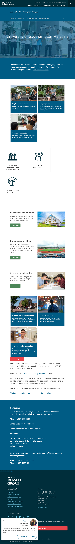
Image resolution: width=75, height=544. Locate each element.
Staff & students (13, 495)
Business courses (41, 70)
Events (59, 2)
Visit (40, 2)
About (36, 2)
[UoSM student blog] (51, 311)
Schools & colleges (14, 497)
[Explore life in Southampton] (24, 311)
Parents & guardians (14, 504)
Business (56, 5)
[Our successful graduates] (24, 342)
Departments (49, 2)
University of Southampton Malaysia (24, 12)
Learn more (15, 225)
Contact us (20, 18)
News (55, 2)
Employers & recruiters (15, 501)
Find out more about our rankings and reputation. (30, 393)
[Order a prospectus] (24, 128)
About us (13, 18)
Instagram (18, 359)
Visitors (10, 492)
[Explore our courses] (24, 99)
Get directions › (43, 507)
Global (63, 5)
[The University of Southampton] (8, 3)
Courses (29, 5)
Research (47, 5)
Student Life (38, 5)
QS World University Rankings (34, 373)
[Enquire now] (51, 99)
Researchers (12, 499)
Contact (64, 2)
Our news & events (32, 18)
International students (15, 506)
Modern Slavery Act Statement (45, 539)
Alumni (43, 2)
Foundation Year (44, 18)
